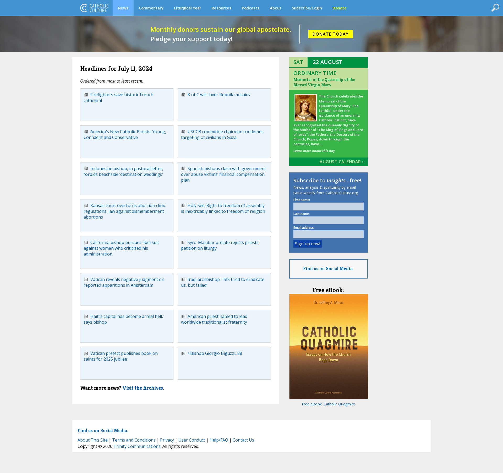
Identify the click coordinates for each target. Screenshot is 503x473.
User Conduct (191, 440)
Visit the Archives (142, 388)
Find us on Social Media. (328, 268)
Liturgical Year (187, 7)
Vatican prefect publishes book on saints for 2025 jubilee (121, 356)
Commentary (151, 7)
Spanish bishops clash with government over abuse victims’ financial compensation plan (223, 174)
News (123, 7)
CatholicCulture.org (94, 8)
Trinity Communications (137, 446)
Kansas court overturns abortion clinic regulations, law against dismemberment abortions (125, 211)
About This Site (93, 440)
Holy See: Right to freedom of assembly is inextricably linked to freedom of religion (223, 208)
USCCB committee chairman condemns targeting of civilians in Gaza (222, 134)
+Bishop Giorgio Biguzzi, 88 (215, 353)
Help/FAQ (219, 440)
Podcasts (250, 7)
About (275, 7)
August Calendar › (342, 162)
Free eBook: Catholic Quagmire (328, 403)
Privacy (167, 440)
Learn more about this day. (314, 150)
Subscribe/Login (307, 7)
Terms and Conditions (134, 440)
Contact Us (243, 440)
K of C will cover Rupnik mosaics (219, 94)
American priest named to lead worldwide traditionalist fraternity (214, 319)
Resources (221, 7)
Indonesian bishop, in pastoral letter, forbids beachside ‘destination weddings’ (123, 171)
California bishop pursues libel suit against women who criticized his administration (121, 248)
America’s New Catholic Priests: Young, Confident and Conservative (125, 134)
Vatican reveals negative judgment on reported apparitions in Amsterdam (124, 282)
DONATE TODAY (331, 34)
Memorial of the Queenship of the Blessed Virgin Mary (324, 82)
